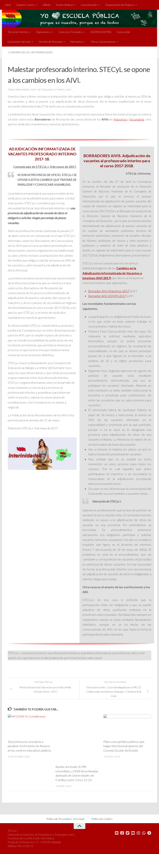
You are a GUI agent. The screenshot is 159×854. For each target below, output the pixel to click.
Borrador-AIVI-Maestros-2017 (108, 291)
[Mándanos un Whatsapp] (144, 833)
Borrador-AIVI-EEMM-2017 (107, 296)
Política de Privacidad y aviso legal (65, 818)
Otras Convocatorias (103, 41)
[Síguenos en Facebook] (122, 833)
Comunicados (18, 52)
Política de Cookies (102, 818)
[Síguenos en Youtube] (133, 833)
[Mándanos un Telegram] (149, 833)
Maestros (120, 119)
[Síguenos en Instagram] (138, 833)
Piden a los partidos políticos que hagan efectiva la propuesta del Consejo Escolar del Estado (123, 746)
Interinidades (42, 52)
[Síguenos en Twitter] (128, 833)
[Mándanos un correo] (117, 833)
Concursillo (123, 32)
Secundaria (136, 119)
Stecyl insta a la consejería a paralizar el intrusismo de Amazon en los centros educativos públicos (29, 746)
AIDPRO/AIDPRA (100, 32)
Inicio (8, 4)
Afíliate (47, 4)
